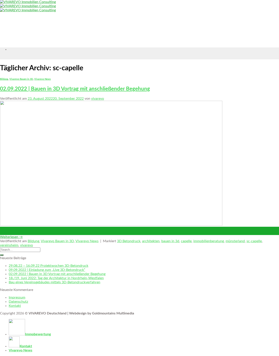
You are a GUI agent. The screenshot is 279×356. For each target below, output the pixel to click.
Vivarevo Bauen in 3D (21, 79)
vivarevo (97, 98)
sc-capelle (254, 241)
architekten (151, 241)
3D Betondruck (128, 241)
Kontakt (15, 305)
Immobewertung (38, 334)
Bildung (4, 79)
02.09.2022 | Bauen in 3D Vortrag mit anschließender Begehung (75, 89)
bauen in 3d (170, 241)
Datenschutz (18, 301)
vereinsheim (9, 245)
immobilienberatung (208, 241)
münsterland (235, 241)
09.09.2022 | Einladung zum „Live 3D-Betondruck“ (47, 270)
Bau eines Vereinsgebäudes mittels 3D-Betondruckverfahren (54, 282)
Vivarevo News (42, 79)
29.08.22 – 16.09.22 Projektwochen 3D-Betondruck (48, 265)
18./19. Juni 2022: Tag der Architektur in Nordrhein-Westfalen (56, 278)
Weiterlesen (11, 237)
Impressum (17, 297)
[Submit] (1, 255)
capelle (186, 241)
